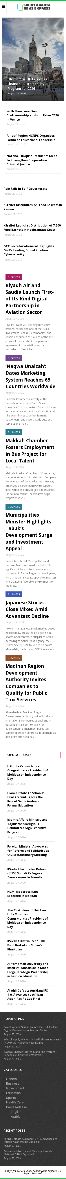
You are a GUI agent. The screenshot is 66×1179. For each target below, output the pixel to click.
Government (15, 1088)
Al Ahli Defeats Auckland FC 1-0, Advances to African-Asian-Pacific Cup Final (27, 995)
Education (13, 1093)
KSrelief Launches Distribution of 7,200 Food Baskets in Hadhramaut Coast (32, 227)
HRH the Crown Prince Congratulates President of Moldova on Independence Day (27, 772)
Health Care (15, 1102)
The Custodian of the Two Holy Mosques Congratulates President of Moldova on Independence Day (27, 918)
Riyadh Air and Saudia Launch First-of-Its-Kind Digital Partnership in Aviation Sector (30, 299)
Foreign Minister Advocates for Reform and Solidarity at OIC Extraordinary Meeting (28, 850)
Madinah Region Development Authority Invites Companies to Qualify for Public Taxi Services (26, 683)
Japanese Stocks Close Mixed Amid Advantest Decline (27, 609)
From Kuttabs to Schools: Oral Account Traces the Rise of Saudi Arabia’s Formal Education (25, 799)
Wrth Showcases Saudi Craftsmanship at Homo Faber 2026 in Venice (33, 115)
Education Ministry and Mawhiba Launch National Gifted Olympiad (28, 1152)
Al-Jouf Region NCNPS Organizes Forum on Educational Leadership (31, 138)
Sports (11, 1098)
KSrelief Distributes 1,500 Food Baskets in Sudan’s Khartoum (26, 945)
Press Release (16, 1107)
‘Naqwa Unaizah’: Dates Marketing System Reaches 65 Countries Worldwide (30, 376)
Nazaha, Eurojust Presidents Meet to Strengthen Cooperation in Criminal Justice (32, 160)
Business (12, 1083)
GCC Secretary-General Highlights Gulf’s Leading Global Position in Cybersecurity (29, 250)
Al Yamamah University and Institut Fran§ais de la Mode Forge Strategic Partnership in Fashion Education (28, 970)
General (12, 1079)
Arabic (15, 1116)
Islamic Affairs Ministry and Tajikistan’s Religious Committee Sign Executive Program (27, 826)
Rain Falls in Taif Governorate (25, 189)
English (16, 1112)
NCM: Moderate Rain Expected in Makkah (22, 894)
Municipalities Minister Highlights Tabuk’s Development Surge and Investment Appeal (29, 531)
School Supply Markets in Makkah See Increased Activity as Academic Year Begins (32, 1041)
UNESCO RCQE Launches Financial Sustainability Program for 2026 (27, 84)
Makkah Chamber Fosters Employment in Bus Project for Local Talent (30, 450)
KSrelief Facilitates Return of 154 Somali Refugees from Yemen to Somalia (26, 873)
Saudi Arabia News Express (41, 1171)
